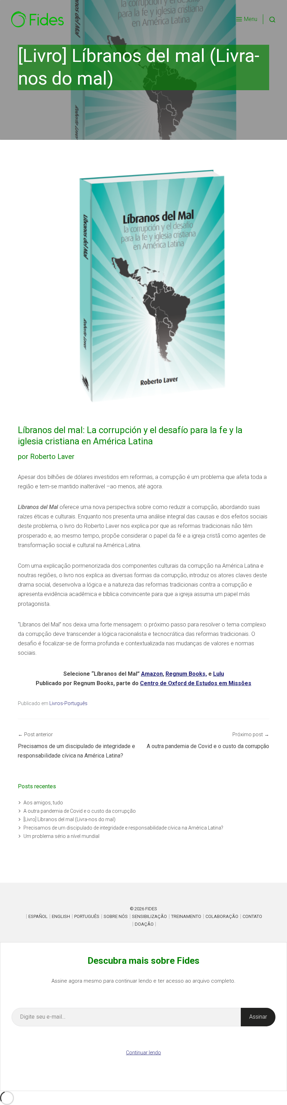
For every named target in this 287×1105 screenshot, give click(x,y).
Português (86, 916)
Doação (144, 924)
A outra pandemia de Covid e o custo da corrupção (79, 811)
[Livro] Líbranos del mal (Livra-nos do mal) (69, 819)
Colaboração (221, 916)
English (61, 916)
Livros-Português (68, 703)
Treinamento (186, 916)
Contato (252, 916)
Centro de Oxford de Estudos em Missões (195, 683)
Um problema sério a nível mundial (61, 836)
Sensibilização (149, 916)
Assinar (258, 1016)
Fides (151, 908)
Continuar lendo (143, 1052)
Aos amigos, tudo (43, 802)
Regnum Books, (186, 673)
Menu (250, 19)
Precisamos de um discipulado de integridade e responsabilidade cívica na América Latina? (123, 828)
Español (38, 916)
